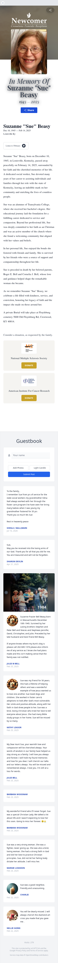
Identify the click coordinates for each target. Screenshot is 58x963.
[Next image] (51, 592)
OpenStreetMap (32, 955)
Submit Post (29, 474)
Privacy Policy (21, 950)
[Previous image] (6, 592)
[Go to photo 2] (26, 610)
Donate (29, 365)
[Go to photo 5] (31, 610)
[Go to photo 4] (29, 610)
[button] (29, 592)
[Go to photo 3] (28, 610)
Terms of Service (36, 950)
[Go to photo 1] (24, 610)
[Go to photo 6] (33, 610)
